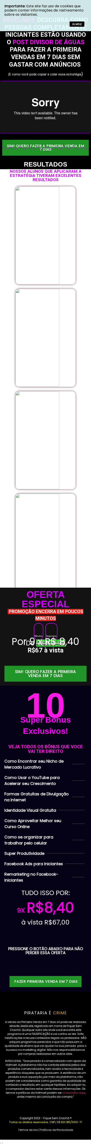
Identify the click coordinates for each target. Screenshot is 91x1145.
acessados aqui (73, 1093)
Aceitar (77, 24)
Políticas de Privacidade (56, 1130)
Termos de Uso (28, 1130)
